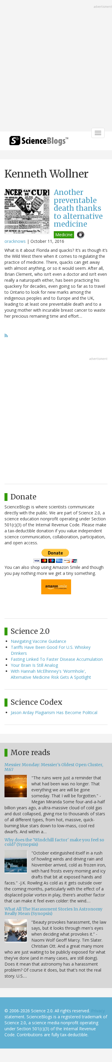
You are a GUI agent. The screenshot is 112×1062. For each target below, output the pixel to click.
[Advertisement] (56, 66)
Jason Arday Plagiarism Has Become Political (54, 712)
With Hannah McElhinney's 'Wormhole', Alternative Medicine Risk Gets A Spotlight (51, 674)
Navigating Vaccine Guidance (38, 641)
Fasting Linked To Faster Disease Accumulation (57, 659)
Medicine (64, 234)
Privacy (98, 1010)
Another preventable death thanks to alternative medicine (78, 208)
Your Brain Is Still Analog (34, 665)
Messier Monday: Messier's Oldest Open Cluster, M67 (53, 767)
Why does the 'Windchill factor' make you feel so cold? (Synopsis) (54, 842)
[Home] (38, 143)
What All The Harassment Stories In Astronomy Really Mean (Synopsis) (53, 911)
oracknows (15, 241)
